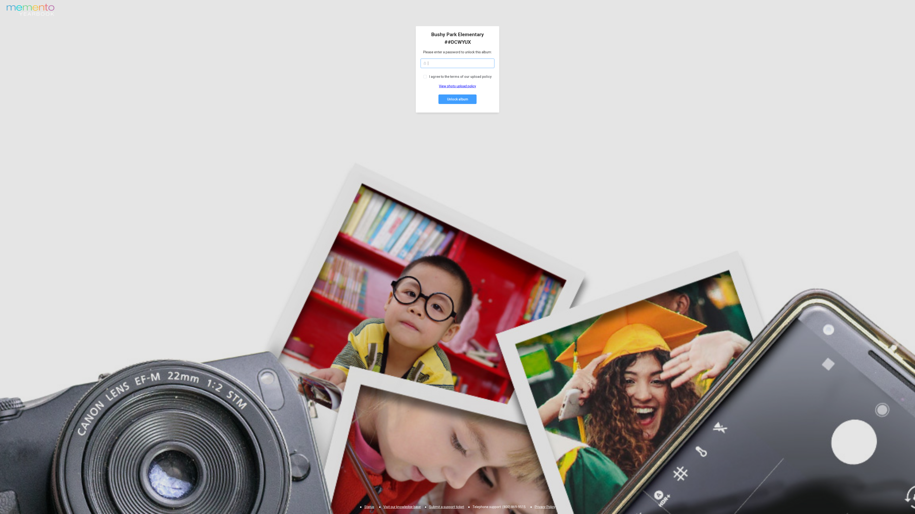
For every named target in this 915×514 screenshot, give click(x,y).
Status (369, 507)
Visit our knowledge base (402, 507)
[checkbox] (457, 76)
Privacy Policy (545, 507)
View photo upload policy (457, 86)
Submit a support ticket (446, 507)
